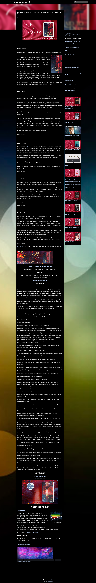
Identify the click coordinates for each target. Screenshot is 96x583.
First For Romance (39, 478)
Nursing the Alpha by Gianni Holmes (71, 54)
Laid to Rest (39, 45)
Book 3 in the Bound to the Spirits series (40, 266)
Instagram (35, 532)
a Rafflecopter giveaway (24, 544)
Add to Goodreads (40, 280)
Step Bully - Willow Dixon (69, 241)
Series (29, 561)
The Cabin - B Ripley (69, 63)
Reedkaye (25, 561)
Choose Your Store (40, 476)
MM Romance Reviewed (20, 2)
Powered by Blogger (49, 579)
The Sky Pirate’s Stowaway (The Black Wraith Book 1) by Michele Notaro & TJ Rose (72, 49)
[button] (18, 17)
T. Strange (21, 510)
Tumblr (28, 532)
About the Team (68, 33)
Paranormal (20, 561)
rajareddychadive (50, 581)
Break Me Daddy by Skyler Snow (71, 84)
